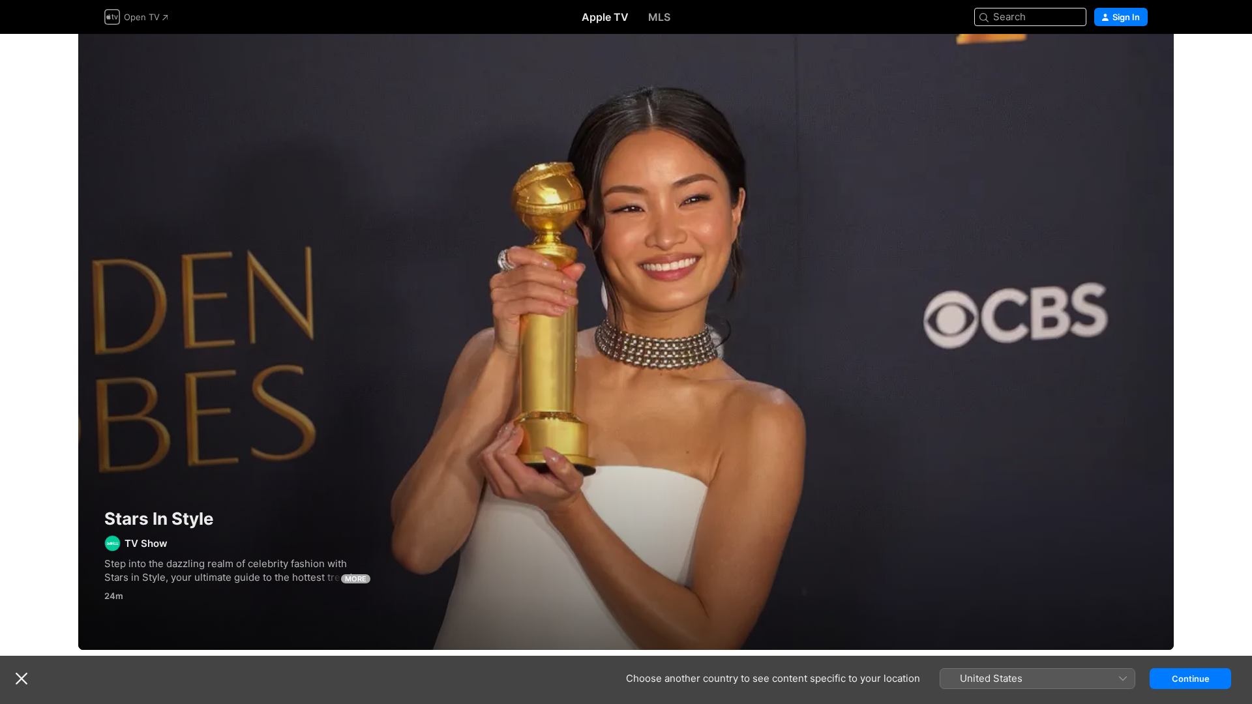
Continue (1191, 678)
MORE (355, 578)
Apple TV (605, 16)
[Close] (21, 678)
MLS (659, 16)
